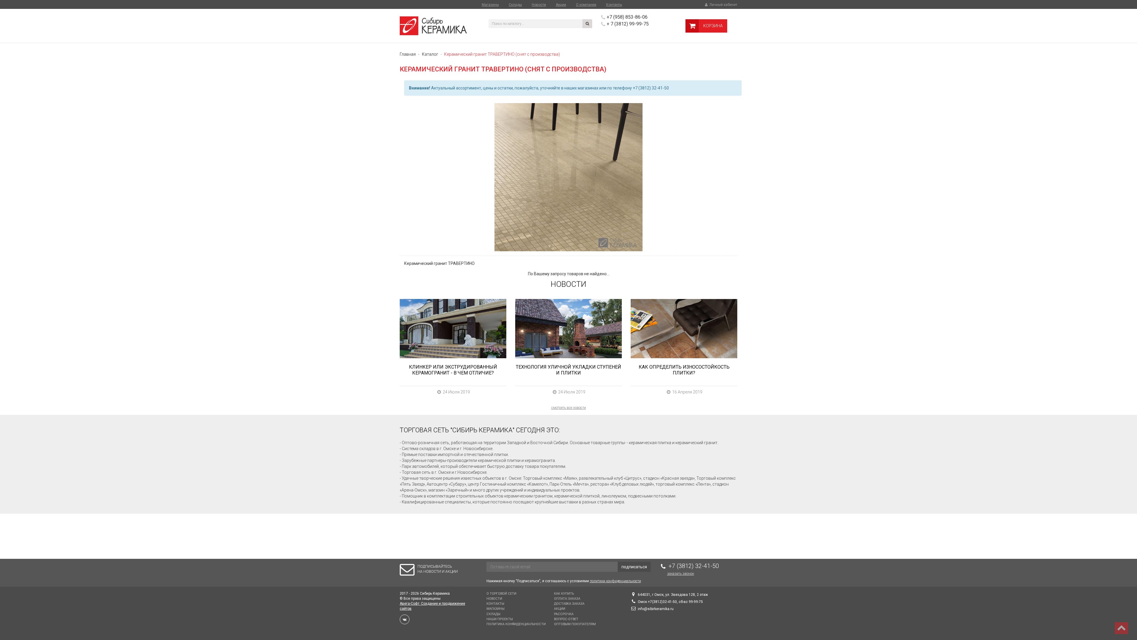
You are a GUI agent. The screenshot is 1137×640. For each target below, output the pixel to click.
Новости (539, 5)
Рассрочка (564, 614)
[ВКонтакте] (404, 619)
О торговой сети (501, 594)
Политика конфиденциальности (516, 624)
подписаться (634, 566)
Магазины (490, 5)
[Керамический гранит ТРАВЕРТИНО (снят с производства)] (568, 177)
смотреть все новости (568, 408)
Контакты (614, 5)
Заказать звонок (680, 574)
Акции (561, 5)
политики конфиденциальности (615, 581)
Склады (515, 5)
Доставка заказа (569, 604)
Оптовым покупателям (575, 624)
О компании (586, 5)
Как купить (564, 594)
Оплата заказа (567, 599)
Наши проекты (499, 619)
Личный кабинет (723, 5)
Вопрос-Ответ (566, 619)
